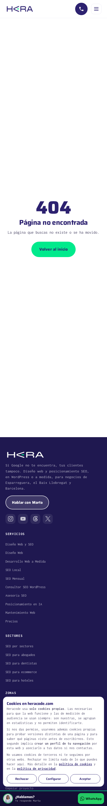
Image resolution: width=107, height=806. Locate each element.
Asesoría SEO (15, 595)
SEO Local (13, 570)
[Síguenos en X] (48, 519)
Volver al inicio (53, 249)
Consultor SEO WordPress (25, 587)
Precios (11, 621)
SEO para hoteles (19, 680)
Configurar (53, 778)
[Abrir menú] (96, 9)
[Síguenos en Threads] (35, 519)
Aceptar (85, 778)
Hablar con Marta (27, 502)
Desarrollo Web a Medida (25, 561)
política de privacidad (36, 768)
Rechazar (22, 778)
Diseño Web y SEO (19, 544)
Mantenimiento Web (20, 612)
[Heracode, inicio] (19, 9)
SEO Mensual (15, 578)
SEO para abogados (20, 655)
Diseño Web (14, 553)
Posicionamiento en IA (23, 604)
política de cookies (75, 764)
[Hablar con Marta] (81, 9)
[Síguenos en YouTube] (23, 519)
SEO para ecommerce (21, 672)
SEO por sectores (19, 646)
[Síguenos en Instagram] (10, 519)
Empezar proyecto (19, 788)
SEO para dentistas (21, 663)
